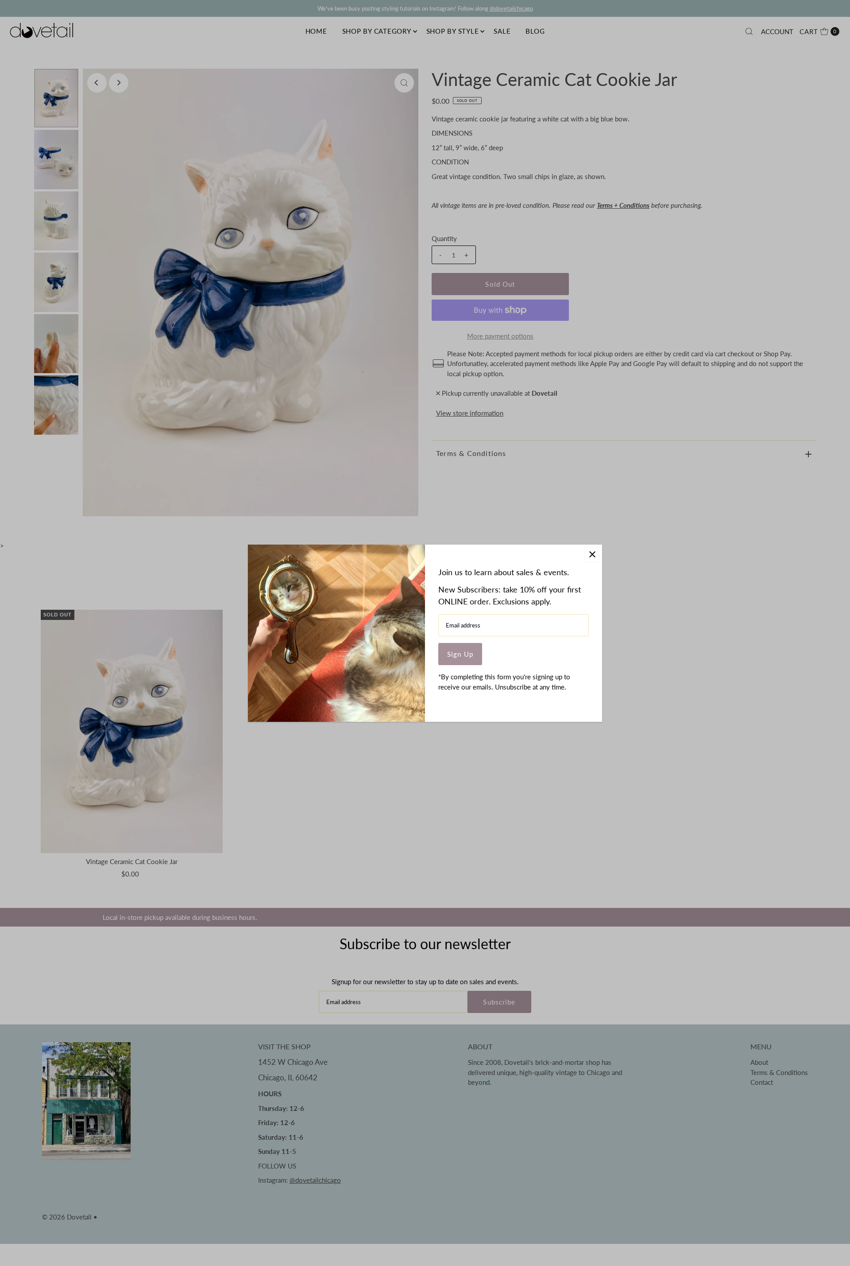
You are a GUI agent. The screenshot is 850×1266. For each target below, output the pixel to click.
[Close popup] (592, 554)
